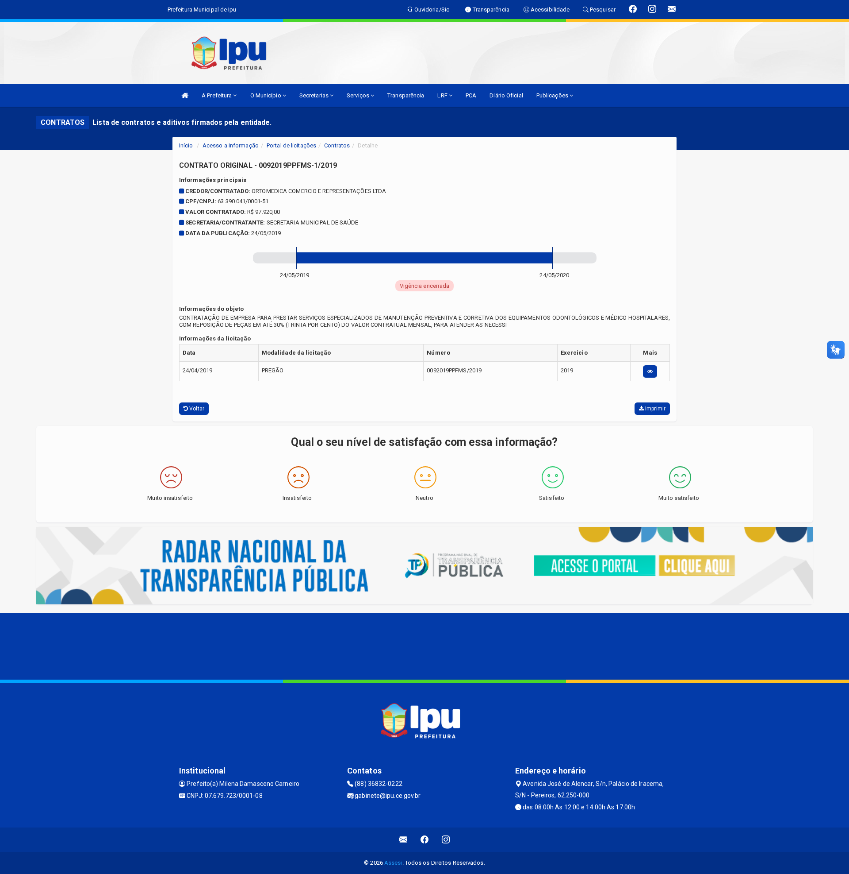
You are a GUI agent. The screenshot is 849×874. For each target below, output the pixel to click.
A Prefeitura (217, 95)
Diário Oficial (506, 95)
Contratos (337, 145)
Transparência (405, 95)
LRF (442, 95)
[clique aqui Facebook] (424, 839)
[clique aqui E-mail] (403, 839)
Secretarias (314, 95)
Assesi (393, 862)
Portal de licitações (291, 145)
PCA (471, 95)
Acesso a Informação (231, 145)
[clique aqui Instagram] (446, 839)
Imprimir (654, 409)
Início (186, 145)
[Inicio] (185, 95)
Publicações (553, 95)
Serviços (359, 95)
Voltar (196, 409)
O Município (266, 95)
